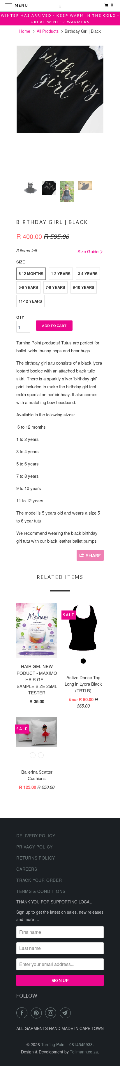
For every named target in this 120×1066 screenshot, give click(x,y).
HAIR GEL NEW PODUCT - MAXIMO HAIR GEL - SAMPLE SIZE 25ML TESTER (37, 679)
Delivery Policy (35, 836)
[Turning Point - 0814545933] (60, 6)
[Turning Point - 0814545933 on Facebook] (23, 1012)
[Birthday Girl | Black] (60, 89)
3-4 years (88, 273)
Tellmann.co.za (84, 1052)
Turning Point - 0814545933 (67, 1044)
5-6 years (28, 287)
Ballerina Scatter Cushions (36, 775)
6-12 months (31, 273)
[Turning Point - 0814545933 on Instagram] (52, 1012)
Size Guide (88, 251)
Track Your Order (39, 880)
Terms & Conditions (40, 891)
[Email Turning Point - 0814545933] (66, 1012)
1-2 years (60, 273)
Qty (20, 317)
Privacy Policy (34, 847)
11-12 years (30, 301)
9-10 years (83, 287)
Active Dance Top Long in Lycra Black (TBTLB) (83, 684)
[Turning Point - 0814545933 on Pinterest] (37, 1012)
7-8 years (55, 287)
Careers (26, 869)
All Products (48, 31)
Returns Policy (35, 858)
